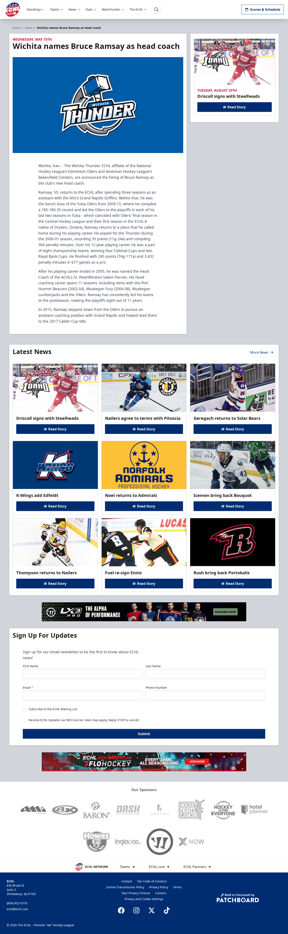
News (72, 9)
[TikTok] (167, 910)
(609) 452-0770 (17, 903)
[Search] (156, 9)
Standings (34, 9)
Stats (89, 9)
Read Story (236, 107)
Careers (160, 893)
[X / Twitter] (151, 910)
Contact (126, 881)
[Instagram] (136, 910)
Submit (144, 733)
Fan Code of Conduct (152, 881)
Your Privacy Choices (135, 893)
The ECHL (136, 9)
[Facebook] (121, 910)
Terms (177, 887)
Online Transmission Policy (125, 887)
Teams (54, 9)
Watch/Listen (111, 9)
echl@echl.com (17, 909)
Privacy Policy (158, 887)
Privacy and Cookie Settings (144, 899)
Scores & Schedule (265, 9)
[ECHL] (12, 9)
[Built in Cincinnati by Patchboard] (238, 897)
